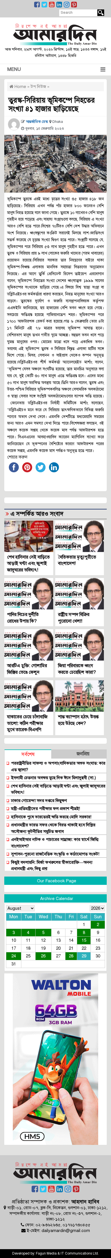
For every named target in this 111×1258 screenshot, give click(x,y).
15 (84, 940)
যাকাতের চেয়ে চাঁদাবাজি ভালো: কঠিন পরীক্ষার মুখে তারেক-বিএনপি (27, 723)
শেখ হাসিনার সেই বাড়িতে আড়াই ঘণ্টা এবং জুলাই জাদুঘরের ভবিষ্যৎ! (28, 563)
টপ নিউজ (38, 86)
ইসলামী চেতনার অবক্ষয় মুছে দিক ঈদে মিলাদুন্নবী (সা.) (53, 777)
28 (71, 956)
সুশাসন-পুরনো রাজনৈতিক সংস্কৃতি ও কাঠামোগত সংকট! (55, 854)
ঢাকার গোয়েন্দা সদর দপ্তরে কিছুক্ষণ (39, 800)
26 (43, 956)
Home (19, 86)
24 (13, 956)
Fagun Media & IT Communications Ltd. (67, 1253)
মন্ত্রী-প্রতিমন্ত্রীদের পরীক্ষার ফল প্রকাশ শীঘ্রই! (45, 808)
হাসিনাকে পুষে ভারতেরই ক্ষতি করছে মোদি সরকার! (51, 816)
